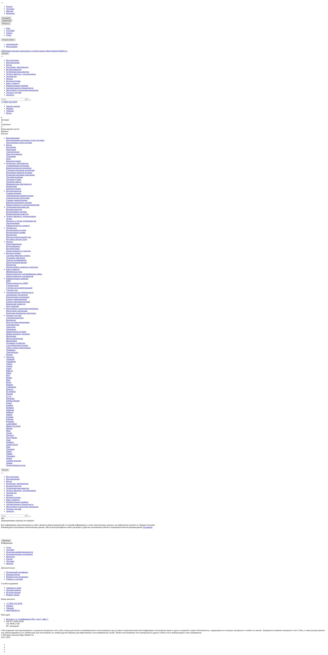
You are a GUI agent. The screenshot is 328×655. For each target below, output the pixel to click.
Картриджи (11, 265)
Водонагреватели (13, 69)
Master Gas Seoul (13, 426)
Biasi (8, 380)
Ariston (9, 366)
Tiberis (9, 451)
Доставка (10, 9)
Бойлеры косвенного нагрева (19, 202)
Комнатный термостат (16, 304)
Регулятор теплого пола (16, 239)
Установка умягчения (15, 258)
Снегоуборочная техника (17, 345)
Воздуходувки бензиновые (18, 322)
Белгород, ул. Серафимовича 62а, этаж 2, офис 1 (27, 619)
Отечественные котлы (15, 465)
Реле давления (12, 306)
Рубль (8, 35)
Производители (13, 574)
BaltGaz (9, 371)
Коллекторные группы (16, 230)
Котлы (9, 65)
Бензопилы (11, 320)
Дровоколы (11, 329)
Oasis (8, 440)
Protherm (10, 442)
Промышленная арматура (17, 214)
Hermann (10, 408)
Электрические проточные (18, 198)
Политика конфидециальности (19, 552)
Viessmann (10, 456)
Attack (9, 368)
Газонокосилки (12, 325)
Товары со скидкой (14, 579)
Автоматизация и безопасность (19, 88)
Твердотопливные (14, 154)
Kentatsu (9, 417)
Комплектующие (13, 161)
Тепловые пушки (13, 179)
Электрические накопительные (19, 196)
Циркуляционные (14, 244)
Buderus (9, 385)
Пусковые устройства (15, 343)
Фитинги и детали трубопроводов (21, 221)
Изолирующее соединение (17, 297)
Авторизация (12, 44)
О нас (8, 547)
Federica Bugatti (12, 401)
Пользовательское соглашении (19, 554)
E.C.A (8, 396)
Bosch (8, 382)
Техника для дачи (13, 92)
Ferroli (9, 403)
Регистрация (11, 46)
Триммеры (10, 350)
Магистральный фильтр (16, 262)
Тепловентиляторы (14, 177)
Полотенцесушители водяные (19, 172)
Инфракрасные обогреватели (19, 184)
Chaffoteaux (11, 387)
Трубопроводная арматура (17, 72)
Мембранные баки (14, 272)
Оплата (9, 6)
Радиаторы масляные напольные (20, 175)
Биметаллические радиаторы (18, 168)
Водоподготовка (13, 81)
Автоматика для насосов (17, 295)
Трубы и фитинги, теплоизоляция (21, 74)
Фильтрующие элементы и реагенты (22, 267)
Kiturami (9, 419)
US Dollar (10, 30)
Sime (8, 447)
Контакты (10, 13)
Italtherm (9, 412)
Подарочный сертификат (17, 572)
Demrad (9, 394)
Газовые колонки (13, 193)
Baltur (8, 373)
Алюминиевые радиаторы (17, 166)
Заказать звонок (13, 106)
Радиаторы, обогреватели (17, 67)
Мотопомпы (11, 341)
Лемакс (9, 463)
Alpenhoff (10, 359)
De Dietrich (11, 391)
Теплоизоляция (12, 223)
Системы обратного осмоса (18, 255)
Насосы (9, 79)
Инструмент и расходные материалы (22, 90)
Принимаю (6, 541)
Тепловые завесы (13, 182)
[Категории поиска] (2, 56)
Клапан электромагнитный (18, 302)
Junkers (9, 414)
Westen (9, 458)
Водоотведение (13, 249)
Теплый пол (11, 76)
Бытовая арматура (14, 209)
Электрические (12, 152)
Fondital (9, 405)
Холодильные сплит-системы (19, 143)
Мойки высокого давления (18, 334)
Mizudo (9, 428)
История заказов (13, 592)
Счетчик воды (12, 285)
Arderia (9, 364)
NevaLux (10, 435)
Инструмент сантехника (16, 311)
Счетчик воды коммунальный (19, 288)
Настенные (11, 147)
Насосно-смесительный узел (18, 237)
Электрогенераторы (15, 318)
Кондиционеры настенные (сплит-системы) (25, 140)
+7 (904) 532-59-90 (9, 102)
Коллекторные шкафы (15, 232)
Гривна (9, 33)
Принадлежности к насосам (18, 251)
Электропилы (12, 352)
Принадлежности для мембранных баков (24, 274)
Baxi (8, 375)
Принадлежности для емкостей (19, 276)
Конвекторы (11, 186)
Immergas (10, 410)
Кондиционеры (13, 62)
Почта (9, 113)
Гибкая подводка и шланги (18, 225)
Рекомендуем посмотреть (17, 577)
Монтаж (9, 11)
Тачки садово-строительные (18, 348)
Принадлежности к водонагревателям (22, 205)
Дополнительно (8, 568)
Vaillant (9, 454)
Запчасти (10, 95)
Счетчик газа (12, 290)
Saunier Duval (12, 444)
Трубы (9, 219)
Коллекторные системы (16, 212)
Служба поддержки (9, 583)
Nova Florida (11, 438)
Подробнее (147, 527)
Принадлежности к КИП (17, 283)
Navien (9, 433)
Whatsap (9, 108)
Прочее (9, 355)
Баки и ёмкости (13, 83)
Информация (6, 543)
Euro (8, 28)
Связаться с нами (13, 588)
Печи (8, 159)
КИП (8, 281)
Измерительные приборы (17, 86)
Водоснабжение (13, 246)
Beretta (9, 378)
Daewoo (9, 389)
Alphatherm (11, 361)
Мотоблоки (11, 336)
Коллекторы (11, 235)
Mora (8, 431)
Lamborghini (11, 424)
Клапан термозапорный (16, 299)
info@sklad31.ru (13, 610)
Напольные (11, 149)
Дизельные (11, 156)
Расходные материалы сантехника (21, 313)
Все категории (12, 60)
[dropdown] (2, 2)
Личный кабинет (13, 590)
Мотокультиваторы (14, 338)
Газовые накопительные (16, 200)
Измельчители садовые (16, 332)
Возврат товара (12, 595)
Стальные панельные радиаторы (20, 170)
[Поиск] (30, 516)
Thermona (10, 449)
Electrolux (10, 398)
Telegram (10, 111)
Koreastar (10, 421)
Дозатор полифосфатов (16, 260)
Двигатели (11, 327)
